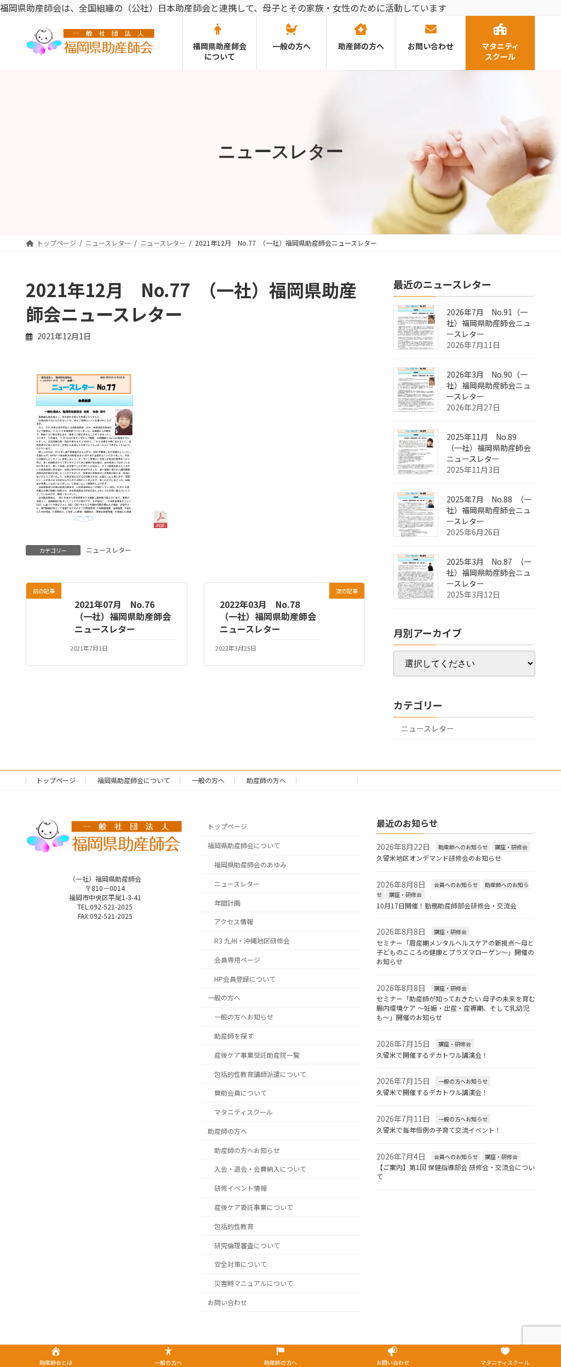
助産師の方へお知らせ (247, 1150)
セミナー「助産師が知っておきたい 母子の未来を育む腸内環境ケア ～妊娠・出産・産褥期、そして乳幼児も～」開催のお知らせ (455, 1008)
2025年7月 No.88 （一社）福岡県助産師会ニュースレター (488, 510)
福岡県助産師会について (134, 780)
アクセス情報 (233, 921)
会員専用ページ (237, 959)
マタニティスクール (243, 1112)
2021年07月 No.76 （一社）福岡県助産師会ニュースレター (123, 616)
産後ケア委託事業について (253, 1207)
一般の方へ (208, 780)
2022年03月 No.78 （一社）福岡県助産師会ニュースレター (268, 616)
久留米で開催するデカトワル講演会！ (432, 1054)
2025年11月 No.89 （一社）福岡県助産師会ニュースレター (488, 447)
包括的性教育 (234, 1226)
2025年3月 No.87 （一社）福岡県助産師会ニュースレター (488, 572)
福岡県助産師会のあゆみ (250, 864)
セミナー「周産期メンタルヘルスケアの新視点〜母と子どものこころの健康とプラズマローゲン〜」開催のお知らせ (455, 952)
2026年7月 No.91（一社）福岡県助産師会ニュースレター (488, 322)
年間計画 (227, 902)
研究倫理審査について (247, 1245)
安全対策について (240, 1264)
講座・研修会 (511, 847)
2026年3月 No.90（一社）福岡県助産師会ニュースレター (488, 385)
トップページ (56, 780)
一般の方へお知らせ (243, 1017)
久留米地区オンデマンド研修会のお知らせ (438, 858)
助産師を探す (234, 1035)
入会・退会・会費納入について (260, 1169)
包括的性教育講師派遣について (260, 1074)
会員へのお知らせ (456, 885)
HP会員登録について (245, 978)
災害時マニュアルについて (253, 1283)
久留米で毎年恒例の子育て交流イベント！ (438, 1129)
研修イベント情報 (240, 1188)
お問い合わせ (327, 780)
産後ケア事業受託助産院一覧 (257, 1054)
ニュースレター (108, 549)
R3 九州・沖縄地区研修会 (252, 941)
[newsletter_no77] (97, 519)
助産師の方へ (266, 780)
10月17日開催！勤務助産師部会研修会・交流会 (446, 905)
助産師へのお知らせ (463, 847)
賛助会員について (240, 1093)
